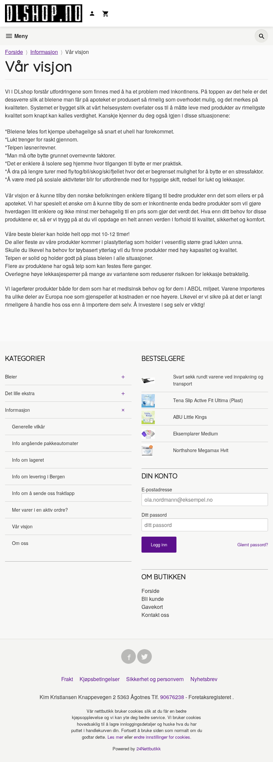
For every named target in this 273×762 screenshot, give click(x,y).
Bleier (11, 376)
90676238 (172, 697)
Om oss (20, 543)
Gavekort (152, 607)
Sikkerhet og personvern (155, 679)
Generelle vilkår (28, 426)
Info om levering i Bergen (38, 476)
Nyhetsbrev (203, 679)
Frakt (67, 679)
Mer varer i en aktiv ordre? (40, 509)
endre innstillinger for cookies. (162, 737)
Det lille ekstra (20, 393)
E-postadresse (156, 489)
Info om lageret (28, 459)
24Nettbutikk (148, 748)
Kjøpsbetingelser (100, 679)
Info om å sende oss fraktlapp (43, 493)
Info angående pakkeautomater (45, 443)
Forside (14, 52)
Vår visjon (22, 526)
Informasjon (17, 409)
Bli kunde (152, 599)
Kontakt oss (155, 615)
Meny (20, 36)
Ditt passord (154, 514)
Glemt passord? (252, 544)
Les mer (116, 737)
